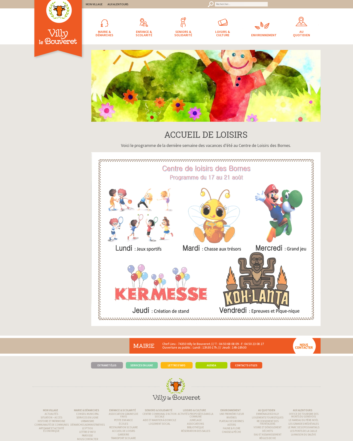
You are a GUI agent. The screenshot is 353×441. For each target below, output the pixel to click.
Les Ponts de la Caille (303, 431)
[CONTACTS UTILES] (246, 358)
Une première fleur (231, 414)
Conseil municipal (87, 414)
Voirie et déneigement (267, 427)
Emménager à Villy (267, 414)
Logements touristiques (267, 417)
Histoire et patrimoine (51, 421)
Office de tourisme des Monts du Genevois (303, 415)
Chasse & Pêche (231, 432)
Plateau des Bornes (231, 421)
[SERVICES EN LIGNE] (142, 358)
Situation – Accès (51, 417)
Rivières (231, 417)
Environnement (230, 410)
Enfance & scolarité (122, 410)
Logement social (159, 423)
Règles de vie (267, 438)
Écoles (123, 423)
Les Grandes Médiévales (303, 423)
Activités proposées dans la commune (195, 415)
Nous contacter (87, 439)
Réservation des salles (195, 431)
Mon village (50, 410)
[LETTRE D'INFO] (176, 358)
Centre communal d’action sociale (159, 415)
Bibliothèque (195, 427)
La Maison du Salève (303, 434)
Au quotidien (266, 410)
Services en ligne (87, 417)
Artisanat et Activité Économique (51, 430)
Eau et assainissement (267, 434)
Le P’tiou (87, 428)
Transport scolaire (123, 438)
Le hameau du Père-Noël (303, 420)
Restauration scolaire (123, 427)
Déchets (267, 431)
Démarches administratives (87, 424)
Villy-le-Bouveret (58, 35)
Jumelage (195, 420)
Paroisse (87, 435)
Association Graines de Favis (123, 415)
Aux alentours (302, 410)
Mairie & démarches (86, 410)
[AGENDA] (211, 358)
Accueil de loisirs (123, 431)
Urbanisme (87, 421)
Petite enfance (123, 420)
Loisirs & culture (194, 410)
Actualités (51, 414)
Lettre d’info (87, 432)
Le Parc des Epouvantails (303, 427)
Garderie (123, 434)
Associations (195, 423)
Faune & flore (231, 428)
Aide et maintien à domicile (159, 420)
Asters (231, 424)
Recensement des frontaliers (268, 422)
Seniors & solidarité (158, 410)
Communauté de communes (51, 424)
